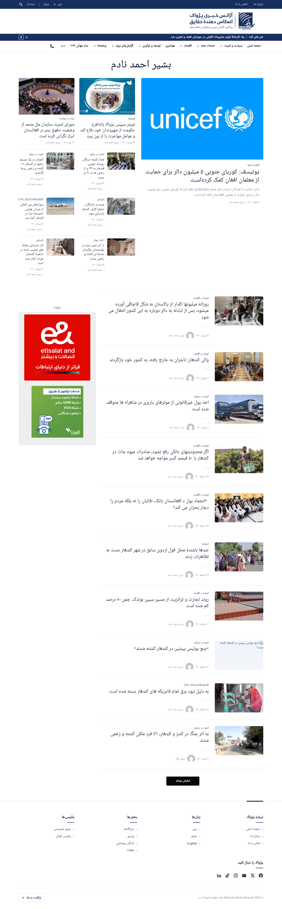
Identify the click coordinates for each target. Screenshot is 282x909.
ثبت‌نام (31, 4)
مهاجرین (170, 46)
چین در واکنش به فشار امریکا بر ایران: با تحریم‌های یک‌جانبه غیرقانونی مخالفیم (199, 37)
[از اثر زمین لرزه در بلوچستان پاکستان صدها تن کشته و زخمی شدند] (121, 247)
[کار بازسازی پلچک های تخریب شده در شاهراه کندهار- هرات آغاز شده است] (60, 247)
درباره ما (258, 4)
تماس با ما (241, 4)
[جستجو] (21, 4)
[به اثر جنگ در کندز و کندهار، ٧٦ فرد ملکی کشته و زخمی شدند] (239, 740)
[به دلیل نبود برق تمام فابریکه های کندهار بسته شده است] (239, 697)
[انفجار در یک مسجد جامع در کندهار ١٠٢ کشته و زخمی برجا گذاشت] (60, 161)
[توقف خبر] (21, 37)
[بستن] (26, 37)
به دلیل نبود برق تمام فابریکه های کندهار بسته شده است (159, 691)
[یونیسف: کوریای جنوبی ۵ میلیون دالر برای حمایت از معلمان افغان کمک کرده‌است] (202, 119)
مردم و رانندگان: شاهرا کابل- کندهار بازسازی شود (93, 209)
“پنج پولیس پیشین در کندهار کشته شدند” (171, 649)
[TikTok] (227, 875)
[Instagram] (235, 875)
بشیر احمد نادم (176, 335)
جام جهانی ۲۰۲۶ (79, 46)
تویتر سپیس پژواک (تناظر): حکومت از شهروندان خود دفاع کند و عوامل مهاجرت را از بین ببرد (107, 130)
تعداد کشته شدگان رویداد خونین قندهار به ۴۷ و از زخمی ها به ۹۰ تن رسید (93, 168)
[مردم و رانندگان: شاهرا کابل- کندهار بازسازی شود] (121, 206)
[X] (252, 875)
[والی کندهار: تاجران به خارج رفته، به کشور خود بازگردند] (239, 366)
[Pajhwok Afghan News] (222, 21)
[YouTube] (244, 875)
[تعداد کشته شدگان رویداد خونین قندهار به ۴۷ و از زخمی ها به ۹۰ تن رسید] (121, 161)
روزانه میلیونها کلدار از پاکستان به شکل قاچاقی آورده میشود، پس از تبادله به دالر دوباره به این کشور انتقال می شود (158, 311)
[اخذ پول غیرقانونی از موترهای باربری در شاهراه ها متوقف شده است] (239, 409)
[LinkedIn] (219, 875)
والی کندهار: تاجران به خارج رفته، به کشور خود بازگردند (159, 360)
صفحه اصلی (254, 46)
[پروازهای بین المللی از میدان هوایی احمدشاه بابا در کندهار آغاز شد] (60, 206)
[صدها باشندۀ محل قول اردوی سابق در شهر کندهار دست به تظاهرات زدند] (239, 556)
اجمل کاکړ (180, 758)
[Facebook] (260, 875)
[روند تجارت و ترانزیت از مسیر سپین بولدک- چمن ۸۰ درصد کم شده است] (239, 606)
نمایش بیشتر (183, 781)
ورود (46, 4)
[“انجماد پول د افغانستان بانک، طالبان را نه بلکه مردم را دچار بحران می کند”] (239, 507)
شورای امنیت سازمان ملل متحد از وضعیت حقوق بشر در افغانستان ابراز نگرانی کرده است (47, 130)
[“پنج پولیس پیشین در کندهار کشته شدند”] (239, 655)
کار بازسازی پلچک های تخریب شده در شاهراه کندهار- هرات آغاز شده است (31, 254)
